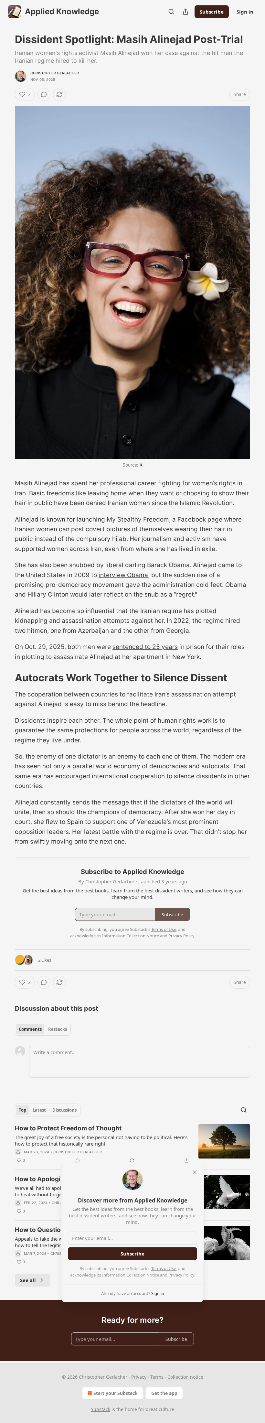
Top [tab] (22, 1110)
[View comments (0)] (43, 94)
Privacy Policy (181, 1275)
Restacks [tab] (57, 1029)
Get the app (164, 1393)
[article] (132, 1144)
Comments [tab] (30, 1029)
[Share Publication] (185, 11)
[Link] (6, 678)
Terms (157, 1377)
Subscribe (212, 11)
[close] (194, 1172)
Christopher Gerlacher (54, 73)
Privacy (138, 1377)
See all (28, 1280)
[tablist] (43, 1029)
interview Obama (123, 575)
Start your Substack (115, 1393)
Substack (100, 1409)
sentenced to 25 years (145, 647)
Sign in (245, 11)
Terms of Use (163, 1268)
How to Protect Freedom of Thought (68, 1128)
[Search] (171, 11)
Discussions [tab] (64, 1110)
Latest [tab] (39, 1110)
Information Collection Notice (130, 1275)
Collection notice (185, 1377)
